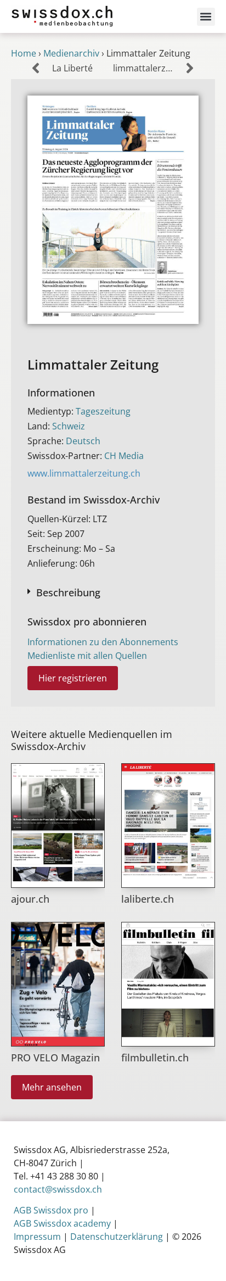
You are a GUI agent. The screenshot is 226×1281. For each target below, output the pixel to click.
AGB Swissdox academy (62, 1223)
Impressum (37, 1236)
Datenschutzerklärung (116, 1236)
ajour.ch (30, 898)
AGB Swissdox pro (51, 1210)
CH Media (124, 456)
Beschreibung (68, 592)
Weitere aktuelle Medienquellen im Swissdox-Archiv (91, 740)
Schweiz (68, 426)
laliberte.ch (147, 898)
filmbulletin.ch (155, 1057)
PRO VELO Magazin (55, 1057)
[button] (206, 17)
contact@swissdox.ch (58, 1189)
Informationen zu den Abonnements (102, 642)
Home (23, 53)
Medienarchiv (71, 53)
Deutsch (83, 441)
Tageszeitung (103, 411)
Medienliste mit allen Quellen (87, 656)
